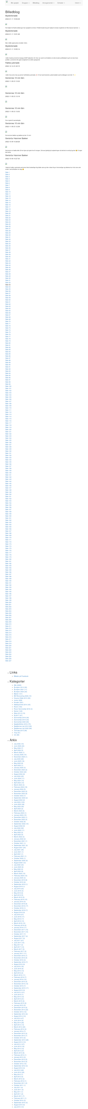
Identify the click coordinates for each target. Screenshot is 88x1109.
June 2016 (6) (19, 968)
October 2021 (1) (20, 843)
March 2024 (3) (19, 785)
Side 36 (8, 248)
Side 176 (8, 550)
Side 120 (8, 429)
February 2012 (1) (20, 1081)
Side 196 (8, 594)
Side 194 (8, 589)
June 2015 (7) (19, 994)
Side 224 (8, 654)
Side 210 (8, 624)
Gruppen (25, 3)
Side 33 (8, 241)
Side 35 (8, 246)
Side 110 (8, 408)
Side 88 (8, 360)
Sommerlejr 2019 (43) (21, 720)
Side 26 (8, 226)
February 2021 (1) (20, 856)
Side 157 (8, 509)
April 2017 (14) (19, 947)
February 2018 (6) (20, 925)
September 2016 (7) (21, 962)
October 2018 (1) (20, 908)
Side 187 (8, 574)
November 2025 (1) (20, 757)
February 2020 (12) (20, 876)
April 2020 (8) (18, 871)
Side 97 (8, 380)
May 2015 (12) (19, 997)
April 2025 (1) (18, 765)
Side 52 (8, 282)
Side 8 (7, 187)
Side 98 (8, 382)
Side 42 (8, 261)
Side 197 (8, 596)
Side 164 (8, 524)
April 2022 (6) (18, 834)
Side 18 (8, 209)
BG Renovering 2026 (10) (22, 696)
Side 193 (8, 587)
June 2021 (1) (19, 852)
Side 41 (8, 259)
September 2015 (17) (21, 988)
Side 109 (8, 406)
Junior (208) (18, 700)
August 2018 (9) (19, 912)
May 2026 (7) (18, 748)
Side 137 (8, 466)
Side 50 (8, 278)
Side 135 (8, 462)
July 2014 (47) (19, 1018)
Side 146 (8, 486)
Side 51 (8, 280)
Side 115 (8, 419)
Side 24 (8, 222)
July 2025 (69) (19, 759)
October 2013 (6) (20, 1038)
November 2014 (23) (21, 1010)
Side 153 (8, 501)
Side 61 (8, 302)
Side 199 (8, 600)
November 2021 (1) (20, 841)
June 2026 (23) (19, 746)
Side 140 (8, 473)
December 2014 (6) (20, 1007)
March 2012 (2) (19, 1079)
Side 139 (8, 470)
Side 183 (8, 565)
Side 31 (8, 237)
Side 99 (8, 384)
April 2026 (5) (18, 750)
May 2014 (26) (19, 1022)
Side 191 (8, 583)
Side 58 (8, 295)
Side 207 (8, 617)
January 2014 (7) (20, 1031)
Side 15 (8, 202)
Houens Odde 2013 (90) (22, 698)
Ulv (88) (16, 735)
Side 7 (7, 185)
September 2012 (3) (21, 1066)
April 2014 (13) (19, 1025)
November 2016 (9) (20, 958)
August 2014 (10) (20, 1016)
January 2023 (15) (20, 815)
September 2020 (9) (21, 860)
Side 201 (8, 604)
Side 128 (8, 447)
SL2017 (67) (18, 715)
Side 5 (7, 181)
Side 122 (8, 434)
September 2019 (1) (21, 884)
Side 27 (8, 228)
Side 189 (8, 578)
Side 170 (8, 537)
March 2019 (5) (19, 897)
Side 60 (8, 300)
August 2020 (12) (20, 863)
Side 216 (8, 637)
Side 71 (8, 323)
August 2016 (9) (19, 964)
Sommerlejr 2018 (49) (21, 717)
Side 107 (8, 401)
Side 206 (8, 615)
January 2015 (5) (20, 1005)
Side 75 (8, 332)
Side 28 (8, 231)
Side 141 (8, 475)
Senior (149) (18, 711)
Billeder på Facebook (21, 676)
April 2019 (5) (18, 895)
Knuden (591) (18, 702)
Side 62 (8, 304)
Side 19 (8, 211)
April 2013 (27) (19, 1051)
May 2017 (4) (18, 945)
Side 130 (8, 451)
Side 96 (8, 377)
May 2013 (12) (19, 1048)
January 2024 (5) (20, 789)
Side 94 (8, 373)
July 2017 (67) (19, 940)
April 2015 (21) (19, 999)
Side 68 (8, 317)
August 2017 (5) (19, 938)
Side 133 (8, 457)
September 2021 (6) (21, 845)
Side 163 (8, 522)
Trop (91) (17, 733)
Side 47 (8, 272)
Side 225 (8, 656)
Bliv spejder (15, 3)
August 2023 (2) (19, 800)
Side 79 (8, 341)
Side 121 (8, 432)
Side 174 (8, 546)
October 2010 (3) (20, 1100)
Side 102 (8, 390)
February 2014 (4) (20, 1029)
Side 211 (8, 626)
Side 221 (8, 648)
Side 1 (7, 172)
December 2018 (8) (20, 904)
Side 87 (8, 358)
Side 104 (8, 395)
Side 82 (8, 347)
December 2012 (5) (20, 1059)
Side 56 (8, 291)
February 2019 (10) (20, 899)
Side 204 (8, 611)
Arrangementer (47, 3)
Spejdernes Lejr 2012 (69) (23, 726)
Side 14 (8, 200)
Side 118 (8, 425)
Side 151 (8, 496)
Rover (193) (18, 707)
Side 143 (8, 479)
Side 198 (8, 598)
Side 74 (8, 330)
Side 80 (8, 343)
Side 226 (8, 658)
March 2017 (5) (19, 949)
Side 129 (8, 449)
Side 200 (8, 602)
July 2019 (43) (19, 888)
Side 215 (8, 635)
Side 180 (8, 559)
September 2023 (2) (21, 798)
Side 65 (8, 310)
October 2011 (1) (20, 1085)
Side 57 (8, 293)
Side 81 (8, 345)
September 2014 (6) (21, 1014)
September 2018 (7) (21, 910)
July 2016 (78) (19, 966)
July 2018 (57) (19, 914)
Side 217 (8, 639)
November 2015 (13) (21, 984)
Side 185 (8, 570)
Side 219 (8, 643)
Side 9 (7, 189)
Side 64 (8, 308)
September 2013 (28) (21, 1040)
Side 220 (8, 645)
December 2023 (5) (20, 791)
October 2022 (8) (20, 821)
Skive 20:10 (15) (19, 713)
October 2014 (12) (20, 1012)
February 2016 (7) (20, 977)
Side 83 (8, 349)
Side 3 (7, 176)
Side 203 (8, 609)
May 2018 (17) (19, 919)
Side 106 (8, 399)
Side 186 (8, 572)
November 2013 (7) (20, 1035)
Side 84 (8, 352)
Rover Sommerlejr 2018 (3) (23, 709)
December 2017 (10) (21, 930)
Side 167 (8, 531)
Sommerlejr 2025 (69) (21, 722)
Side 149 (8, 492)
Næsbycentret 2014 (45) (22, 704)
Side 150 (8, 494)
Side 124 (8, 438)
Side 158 (8, 511)
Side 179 (8, 557)
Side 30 (8, 235)
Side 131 (8, 453)
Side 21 (8, 215)
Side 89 (8, 362)
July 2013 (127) (19, 1044)
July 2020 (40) (19, 865)
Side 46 (8, 269)
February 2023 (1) (20, 813)
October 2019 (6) (20, 882)
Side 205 (8, 613)
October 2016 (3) (20, 960)
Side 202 (8, 607)
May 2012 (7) (18, 1074)
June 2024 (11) (19, 778)
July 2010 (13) (19, 1107)
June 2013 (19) (19, 1046)
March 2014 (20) (19, 1027)
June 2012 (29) (19, 1072)
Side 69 (8, 319)
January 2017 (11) (20, 953)
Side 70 (8, 321)
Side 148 (8, 490)
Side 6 (7, 183)
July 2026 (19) (19, 744)
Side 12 (8, 196)
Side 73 (8, 328)
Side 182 (8, 563)
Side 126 (8, 442)
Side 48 (8, 274)
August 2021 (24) (20, 847)
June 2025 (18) (19, 761)
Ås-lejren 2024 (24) (20, 691)
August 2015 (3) (19, 990)
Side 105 (8, 397)
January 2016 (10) (20, 979)
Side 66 (8, 313)
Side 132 (8, 455)
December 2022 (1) (20, 817)
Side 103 (8, 393)
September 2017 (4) (21, 936)
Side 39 (8, 254)
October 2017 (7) (20, 934)
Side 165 (8, 527)
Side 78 (8, 339)
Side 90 (8, 365)
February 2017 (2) (20, 951)
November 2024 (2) (20, 770)
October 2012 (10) (20, 1064)
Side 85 (8, 354)
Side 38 (8, 252)
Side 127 (8, 444)
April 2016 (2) (18, 973)
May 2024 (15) (19, 780)
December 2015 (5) (20, 981)
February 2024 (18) (20, 787)
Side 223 (8, 652)
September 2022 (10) (21, 824)
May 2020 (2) (18, 869)
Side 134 (8, 460)
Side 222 (8, 650)
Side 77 (8, 336)
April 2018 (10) (19, 921)
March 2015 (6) (19, 1001)
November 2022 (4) (20, 819)
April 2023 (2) (18, 809)
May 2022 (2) (18, 832)
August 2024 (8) (19, 774)
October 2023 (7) (20, 796)
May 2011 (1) (18, 1092)
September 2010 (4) (21, 1102)
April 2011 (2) (18, 1094)
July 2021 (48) (19, 850)
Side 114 (8, 416)
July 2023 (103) (19, 802)
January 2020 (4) (20, 878)
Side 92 (8, 369)
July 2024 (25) (19, 776)
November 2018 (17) (21, 906)
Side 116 (8, 421)
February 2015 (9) (20, 1003)
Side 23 (8, 220)
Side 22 (8, 218)
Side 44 (8, 265)
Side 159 (8, 514)
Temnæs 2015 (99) (20, 730)
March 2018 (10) (19, 923)
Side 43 (8, 263)
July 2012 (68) (19, 1070)
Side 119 (8, 427)
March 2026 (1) (19, 752)
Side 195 (8, 591)
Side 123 (8, 436)
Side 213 (8, 630)
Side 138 (8, 468)
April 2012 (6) (18, 1077)
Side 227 (8, 661)
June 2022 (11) (19, 830)
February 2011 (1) (20, 1098)
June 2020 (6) (19, 867)
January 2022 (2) (20, 839)
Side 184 (8, 568)
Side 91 (8, 367)
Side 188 (8, 576)
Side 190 (8, 581)
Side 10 (8, 192)
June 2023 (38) (19, 804)
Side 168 (8, 533)
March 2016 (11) (19, 975)
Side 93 (8, 371)
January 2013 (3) (20, 1057)
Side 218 (8, 641)
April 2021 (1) (18, 854)
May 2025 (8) (18, 763)
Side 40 (8, 256)
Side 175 (8, 548)
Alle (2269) (17, 685)
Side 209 (8, 622)
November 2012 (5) (20, 1061)
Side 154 (8, 503)
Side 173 (8, 544)
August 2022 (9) (19, 826)
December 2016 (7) (20, 955)
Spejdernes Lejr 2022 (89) (23, 728)
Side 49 (8, 276)
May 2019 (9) (18, 893)
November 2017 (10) (21, 932)
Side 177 (8, 553)
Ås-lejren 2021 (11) (20, 689)
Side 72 (8, 326)
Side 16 (8, 205)
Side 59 (8, 298)
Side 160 (8, 516)
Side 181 (8, 561)
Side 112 (8, 412)
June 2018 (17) (19, 917)
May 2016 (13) (19, 971)
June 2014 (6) (19, 1020)
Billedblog (36, 3)
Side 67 (8, 315)
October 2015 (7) (20, 986)
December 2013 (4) (20, 1033)
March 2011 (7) (19, 1096)
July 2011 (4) (18, 1087)
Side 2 (7, 174)
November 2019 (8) (20, 880)
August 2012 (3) (19, 1068)
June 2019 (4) (19, 891)
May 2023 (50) (19, 806)
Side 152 (8, 498)
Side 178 (8, 555)
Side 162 (8, 520)
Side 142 (8, 477)
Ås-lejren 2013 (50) (20, 687)
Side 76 (8, 334)
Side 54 (8, 287)
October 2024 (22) (20, 772)
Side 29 (8, 233)
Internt (77, 3)
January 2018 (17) (20, 927)
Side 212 (8, 628)
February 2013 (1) (20, 1055)
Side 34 (8, 243)
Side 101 (8, 388)
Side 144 (8, 481)
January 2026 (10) (20, 754)
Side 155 (8, 505)
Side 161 (8, 518)
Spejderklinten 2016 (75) (22, 724)
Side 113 (8, 414)
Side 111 (8, 410)
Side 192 (8, 585)
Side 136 (8, 464)
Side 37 (8, 250)
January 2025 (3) (20, 767)
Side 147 (8, 488)
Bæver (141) (18, 694)
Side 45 (8, 267)
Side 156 (8, 507)
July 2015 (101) (19, 992)
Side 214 (8, 632)
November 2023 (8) (20, 793)
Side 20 (8, 213)
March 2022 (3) (19, 837)
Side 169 (8, 535)
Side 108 (8, 403)
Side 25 (8, 224)
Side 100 (8, 386)
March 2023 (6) (19, 811)
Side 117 (8, 423)
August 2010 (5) (19, 1105)
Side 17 (8, 207)
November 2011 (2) (20, 1083)
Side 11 (8, 194)
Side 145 (8, 483)
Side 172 (8, 542)
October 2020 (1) (20, 858)
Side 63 (8, 306)
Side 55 (8, 289)
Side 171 (8, 540)
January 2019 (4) (20, 901)
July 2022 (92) (19, 828)
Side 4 (7, 179)
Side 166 (8, 529)
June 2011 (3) (19, 1089)
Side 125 (8, 440)
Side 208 (8, 620)
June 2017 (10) (19, 943)
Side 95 (8, 375)
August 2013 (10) (20, 1042)
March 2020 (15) (19, 873)
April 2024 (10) (19, 783)
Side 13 (8, 198)
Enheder (61, 3)
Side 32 (8, 239)
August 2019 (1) (19, 886)
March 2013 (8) (19, 1053)
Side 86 (8, 356)
